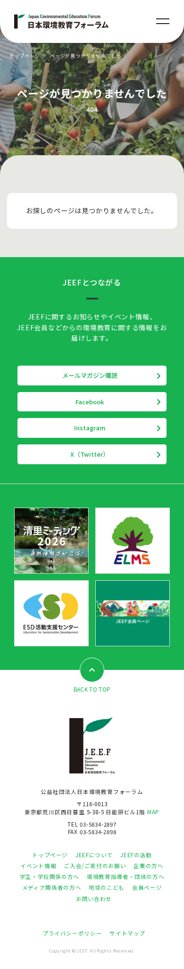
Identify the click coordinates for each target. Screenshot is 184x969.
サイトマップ (127, 933)
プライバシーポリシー (72, 933)
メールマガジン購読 (89, 375)
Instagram (90, 427)
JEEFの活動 (135, 855)
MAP (153, 812)
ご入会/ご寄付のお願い (95, 865)
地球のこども (107, 887)
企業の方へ (148, 865)
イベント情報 (38, 865)
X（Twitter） (89, 454)
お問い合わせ (94, 898)
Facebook (89, 401)
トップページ (24, 55)
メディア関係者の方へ (51, 887)
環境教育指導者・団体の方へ (125, 876)
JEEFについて (94, 855)
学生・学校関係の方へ (49, 876)
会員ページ (147, 887)
